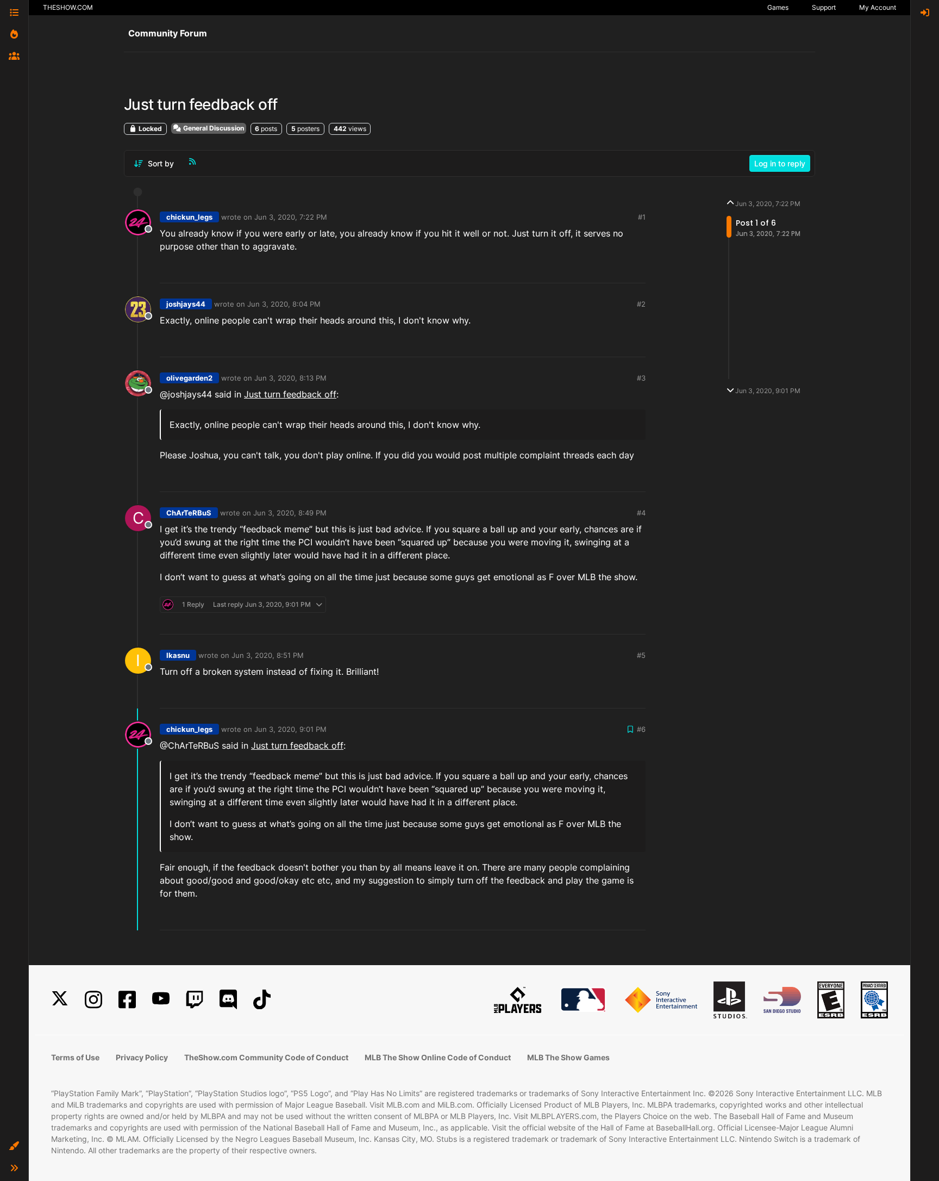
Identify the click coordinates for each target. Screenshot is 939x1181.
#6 (641, 729)
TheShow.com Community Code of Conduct (266, 1057)
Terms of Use (75, 1057)
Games (777, 7)
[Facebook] (127, 1000)
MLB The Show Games (568, 1057)
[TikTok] (262, 1000)
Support (824, 7)
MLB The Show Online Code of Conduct (438, 1057)
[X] (59, 1000)
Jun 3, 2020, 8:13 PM (290, 378)
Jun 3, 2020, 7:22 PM (290, 217)
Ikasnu (178, 655)
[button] (14, 1146)
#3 (641, 378)
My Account (877, 7)
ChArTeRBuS (188, 512)
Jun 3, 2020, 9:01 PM (290, 729)
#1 (642, 217)
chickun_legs (189, 217)
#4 (641, 512)
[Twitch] (194, 1000)
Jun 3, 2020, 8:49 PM (290, 512)
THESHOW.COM (68, 7)
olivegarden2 (189, 378)
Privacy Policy (142, 1057)
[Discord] (228, 1000)
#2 (641, 304)
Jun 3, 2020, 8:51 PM (267, 655)
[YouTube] (161, 1000)
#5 (641, 655)
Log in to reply (779, 163)
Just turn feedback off (290, 394)
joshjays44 (185, 304)
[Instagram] (93, 1000)
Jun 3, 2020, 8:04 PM (284, 304)
